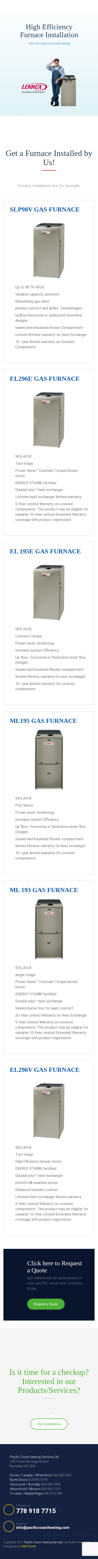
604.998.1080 (35, 1484)
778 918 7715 (36, 1509)
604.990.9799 (29, 1480)
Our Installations (49, 1424)
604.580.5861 (41, 1475)
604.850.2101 (35, 1489)
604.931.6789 (36, 1493)
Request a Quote (46, 1304)
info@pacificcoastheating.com (42, 1526)
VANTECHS (28, 1546)
